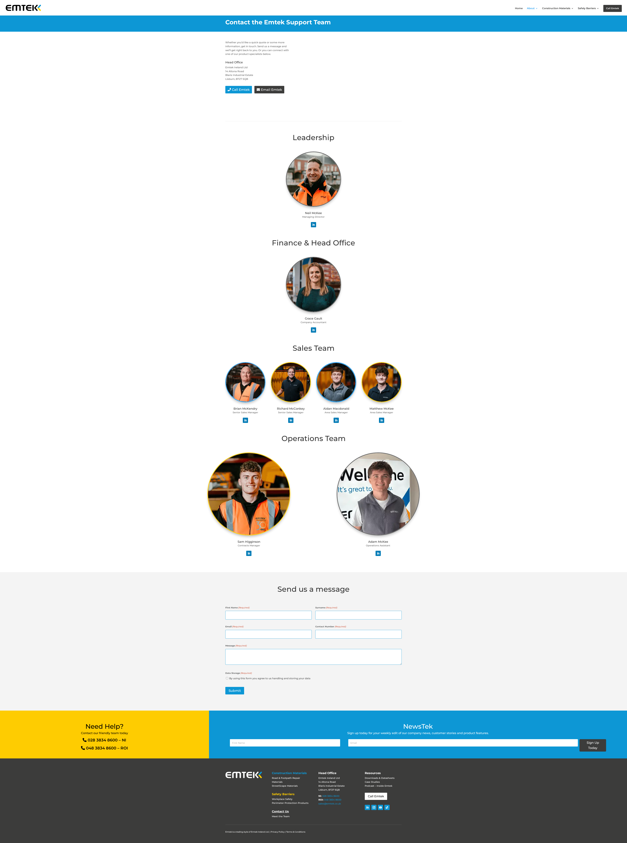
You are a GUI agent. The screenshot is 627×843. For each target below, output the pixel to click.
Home (519, 8)
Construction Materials (556, 8)
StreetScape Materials (285, 786)
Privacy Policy (278, 832)
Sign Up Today (593, 745)
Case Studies (372, 781)
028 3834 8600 (103, 740)
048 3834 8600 (101, 748)
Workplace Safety (282, 799)
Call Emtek (612, 8)
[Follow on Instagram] (374, 807)
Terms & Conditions (295, 832)
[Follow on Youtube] (380, 807)
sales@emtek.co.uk (329, 803)
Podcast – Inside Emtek (378, 785)
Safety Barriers (587, 8)
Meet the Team (281, 816)
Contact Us (280, 811)
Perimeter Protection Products (290, 803)
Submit (235, 691)
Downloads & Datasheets (379, 778)
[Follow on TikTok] (387, 807)
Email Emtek (271, 90)
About (531, 8)
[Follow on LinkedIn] (313, 224)
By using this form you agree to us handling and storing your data (269, 678)
